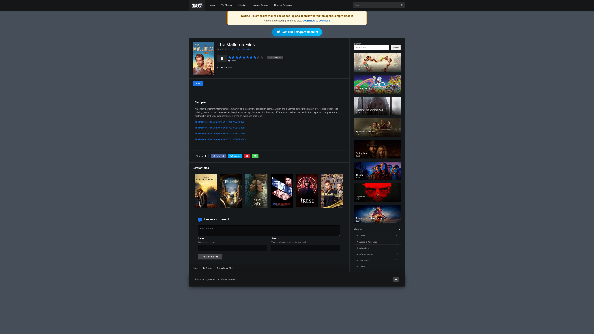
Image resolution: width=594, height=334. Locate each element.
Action (362, 236)
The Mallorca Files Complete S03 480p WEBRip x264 (220, 133)
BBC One (235, 49)
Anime (362, 266)
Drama (229, 67)
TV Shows (226, 5)
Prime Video (247, 49)
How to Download (283, 5)
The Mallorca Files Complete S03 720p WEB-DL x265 (220, 139)
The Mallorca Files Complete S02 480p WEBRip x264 (220, 127)
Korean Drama (260, 5)
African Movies (366, 254)
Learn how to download (317, 20)
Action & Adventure (368, 242)
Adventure (364, 248)
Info (198, 83)
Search (357, 44)
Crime (220, 67)
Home (212, 5)
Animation (363, 260)
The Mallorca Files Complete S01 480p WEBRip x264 (220, 122)
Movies (242, 5)
